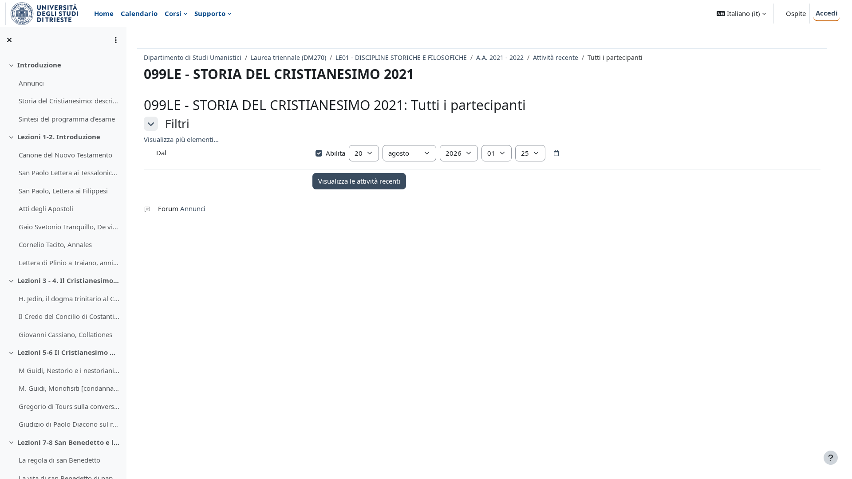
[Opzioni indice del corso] (116, 40)
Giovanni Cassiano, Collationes (65, 334)
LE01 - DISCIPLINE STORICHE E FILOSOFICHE (401, 57)
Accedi (827, 12)
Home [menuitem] (104, 13)
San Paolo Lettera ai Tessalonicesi (69, 172)
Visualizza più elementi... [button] (181, 139)
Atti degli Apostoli (46, 208)
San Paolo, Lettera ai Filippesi (63, 190)
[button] (741, 13)
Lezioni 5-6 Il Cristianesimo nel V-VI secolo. (68, 352)
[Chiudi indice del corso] (9, 40)
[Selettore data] (556, 153)
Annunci (31, 83)
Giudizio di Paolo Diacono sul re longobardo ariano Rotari (69, 424)
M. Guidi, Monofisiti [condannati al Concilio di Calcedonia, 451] (69, 388)
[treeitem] (63, 92)
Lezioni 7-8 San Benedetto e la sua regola (68, 442)
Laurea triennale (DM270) (288, 57)
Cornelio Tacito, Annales (55, 244)
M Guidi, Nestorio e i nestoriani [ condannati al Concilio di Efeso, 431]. (69, 370)
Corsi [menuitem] (173, 13)
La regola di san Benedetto (59, 459)
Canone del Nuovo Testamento (65, 154)
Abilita (335, 153)
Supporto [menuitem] (209, 13)
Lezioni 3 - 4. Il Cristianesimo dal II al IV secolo (68, 280)
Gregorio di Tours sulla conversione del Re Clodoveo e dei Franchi (69, 406)
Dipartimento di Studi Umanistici (192, 57)
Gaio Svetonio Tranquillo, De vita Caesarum (69, 226)
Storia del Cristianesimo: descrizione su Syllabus (69, 100)
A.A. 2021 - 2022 (500, 57)
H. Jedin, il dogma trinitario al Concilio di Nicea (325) (69, 298)
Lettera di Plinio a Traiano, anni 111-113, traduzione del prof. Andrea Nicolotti (69, 262)
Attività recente (555, 57)
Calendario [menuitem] (139, 13)
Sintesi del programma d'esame (67, 118)
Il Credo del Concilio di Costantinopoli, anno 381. (69, 316)
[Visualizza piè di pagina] (831, 458)
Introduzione (39, 64)
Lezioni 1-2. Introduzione (58, 136)
